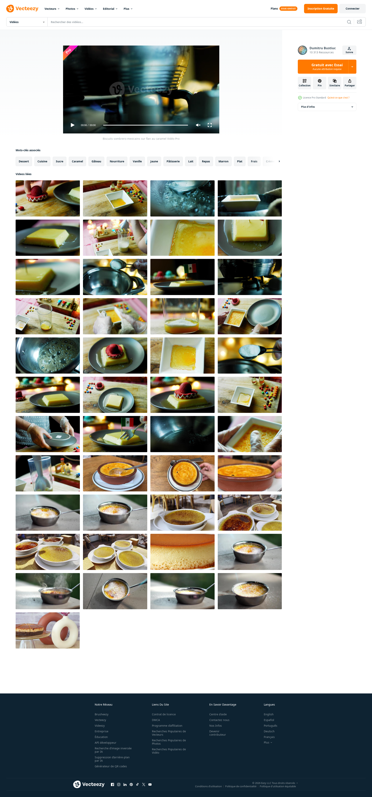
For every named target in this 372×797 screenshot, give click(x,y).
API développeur (105, 742)
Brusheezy (101, 714)
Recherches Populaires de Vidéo (169, 750)
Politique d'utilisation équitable (278, 786)
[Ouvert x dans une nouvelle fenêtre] (143, 784)
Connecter (353, 8)
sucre (59, 161)
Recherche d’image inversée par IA (113, 749)
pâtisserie (173, 161)
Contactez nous (219, 720)
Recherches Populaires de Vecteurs (169, 732)
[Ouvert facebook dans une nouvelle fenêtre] (112, 784)
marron (223, 161)
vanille (137, 161)
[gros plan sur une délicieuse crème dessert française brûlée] (48, 513)
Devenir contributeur (217, 732)
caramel (77, 161)
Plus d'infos (308, 106)
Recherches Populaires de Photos (169, 741)
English (269, 714)
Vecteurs (50, 9)
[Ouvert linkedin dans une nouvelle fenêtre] (125, 784)
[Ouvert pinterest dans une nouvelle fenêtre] (131, 784)
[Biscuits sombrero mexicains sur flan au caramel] (48, 198)
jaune (154, 161)
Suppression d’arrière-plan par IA (112, 758)
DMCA (156, 720)
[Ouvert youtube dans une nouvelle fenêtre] (150, 784)
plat (239, 161)
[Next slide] (276, 161)
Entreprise (101, 731)
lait (190, 161)
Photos (70, 9)
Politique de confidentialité (240, 786)
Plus (126, 9)
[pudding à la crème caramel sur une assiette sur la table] (182, 552)
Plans (274, 8)
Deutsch (269, 731)
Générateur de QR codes (111, 766)
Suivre (349, 52)
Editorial (108, 9)
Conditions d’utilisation (208, 786)
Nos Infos (215, 725)
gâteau (96, 161)
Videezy (100, 725)
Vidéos (89, 9)
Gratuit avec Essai (327, 67)
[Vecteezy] (22, 9)
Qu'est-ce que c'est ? (338, 97)
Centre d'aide (218, 714)
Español (269, 720)
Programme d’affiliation (167, 725)
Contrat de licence (164, 714)
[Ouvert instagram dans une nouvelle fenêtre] (118, 784)
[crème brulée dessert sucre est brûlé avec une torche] (182, 513)
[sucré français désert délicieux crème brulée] (250, 513)
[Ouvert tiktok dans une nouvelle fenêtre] (137, 784)
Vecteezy (100, 720)
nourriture (117, 161)
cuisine (42, 161)
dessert (24, 161)
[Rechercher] (349, 22)
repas (206, 161)
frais (254, 161)
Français (269, 737)
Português (270, 725)
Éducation (101, 737)
